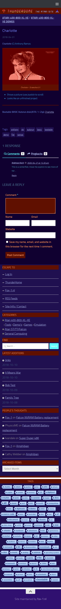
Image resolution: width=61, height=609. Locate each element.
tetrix (21, 514)
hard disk (32, 514)
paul (23, 503)
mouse (45, 536)
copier (9, 492)
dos (57, 498)
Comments (15, 153)
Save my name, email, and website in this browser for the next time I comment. (29, 244)
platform (12, 541)
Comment (11, 194)
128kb (44, 563)
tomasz (7, 569)
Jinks (8, 360)
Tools (8, 324)
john (45, 487)
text (42, 541)
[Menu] (57, 4)
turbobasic (41, 574)
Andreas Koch (18, 163)
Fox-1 (8, 417)
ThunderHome (13, 282)
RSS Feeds (11, 298)
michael (23, 563)
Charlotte (49, 112)
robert (17, 487)
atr (22, 129)
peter (17, 569)
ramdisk (36, 498)
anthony (14, 129)
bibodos (27, 569)
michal (7, 536)
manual (9, 574)
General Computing (16, 333)
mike (26, 498)
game (30, 558)
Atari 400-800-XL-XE (15, 17)
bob (53, 563)
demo (6, 134)
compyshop (53, 503)
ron (56, 547)
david (14, 503)
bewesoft (11, 563)
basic (39, 129)
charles (7, 487)
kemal (28, 525)
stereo (22, 541)
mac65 (40, 503)
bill (43, 531)
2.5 (41, 492)
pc (52, 520)
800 (19, 547)
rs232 (19, 525)
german (20, 574)
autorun (30, 129)
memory (31, 492)
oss (50, 514)
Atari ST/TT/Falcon (16, 329)
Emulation (40, 324)
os (34, 520)
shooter (7, 530)
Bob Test (10, 385)
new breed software (50, 569)
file (13, 134)
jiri (37, 536)
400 (31, 503)
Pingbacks (38, 153)
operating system (52, 552)
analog (25, 552)
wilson (55, 487)
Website (10, 229)
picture (39, 525)
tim (37, 487)
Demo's (17, 324)
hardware (19, 531)
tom (9, 509)
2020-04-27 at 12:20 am (38, 163)
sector (55, 580)
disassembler (30, 547)
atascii (33, 563)
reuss (28, 536)
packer (28, 487)
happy (47, 498)
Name (8, 216)
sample (20, 492)
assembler (8, 580)
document (13, 520)
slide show (7, 525)
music (15, 552)
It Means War (13, 372)
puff (18, 580)
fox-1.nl (41, 599)
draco (53, 574)
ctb (36, 569)
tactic (16, 498)
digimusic (20, 509)
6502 (43, 509)
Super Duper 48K (29, 438)
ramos (20, 134)
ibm (42, 514)
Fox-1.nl (10, 290)
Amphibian (22, 446)
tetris (30, 574)
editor (55, 536)
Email (34, 216)
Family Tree (12, 397)
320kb (10, 558)
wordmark (45, 547)
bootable (49, 129)
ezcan (25, 520)
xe (48, 525)
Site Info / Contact (15, 306)
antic (51, 541)
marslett (50, 558)
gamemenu (54, 531)
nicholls (18, 536)
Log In (8, 274)
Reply (14, 175)
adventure (33, 531)
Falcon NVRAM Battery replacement (37, 417)
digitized (51, 492)
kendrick (28, 580)
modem (33, 541)
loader (20, 558)
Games (28, 324)
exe (56, 525)
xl (58, 514)
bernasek (8, 547)
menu (52, 509)
